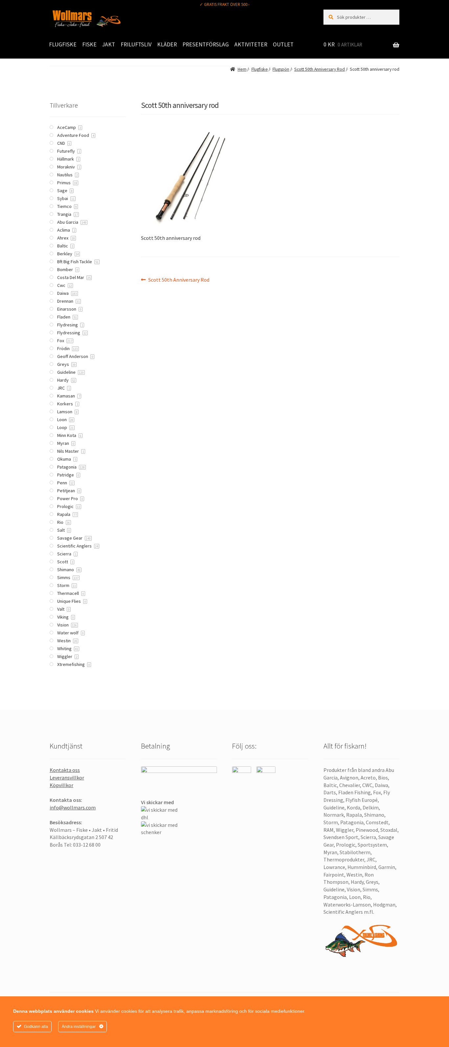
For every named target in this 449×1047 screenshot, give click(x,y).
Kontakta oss (65, 770)
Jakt (108, 44)
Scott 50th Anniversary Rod (319, 69)
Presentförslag (205, 44)
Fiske (89, 44)
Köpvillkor (61, 785)
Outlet (283, 44)
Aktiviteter (250, 44)
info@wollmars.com (73, 807)
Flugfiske (63, 44)
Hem (242, 69)
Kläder (167, 44)
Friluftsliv (136, 44)
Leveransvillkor (67, 777)
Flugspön (280, 69)
